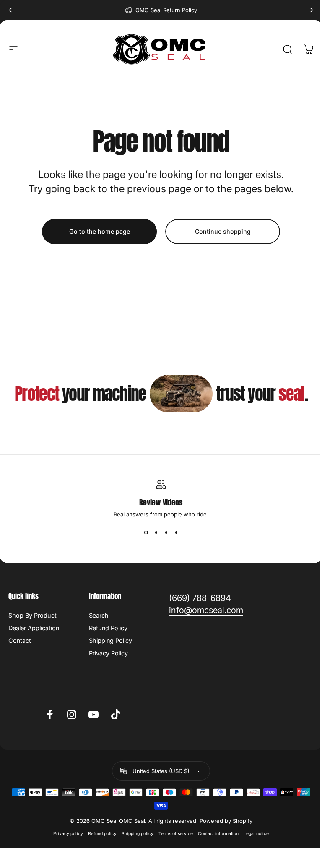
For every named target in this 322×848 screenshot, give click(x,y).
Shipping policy (137, 833)
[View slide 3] (166, 533)
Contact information (218, 833)
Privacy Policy (108, 653)
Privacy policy (68, 833)
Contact (19, 640)
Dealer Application (33, 627)
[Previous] (12, 10)
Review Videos (161, 502)
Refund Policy (108, 627)
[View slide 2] (156, 533)
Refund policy (102, 833)
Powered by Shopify (226, 820)
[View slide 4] (176, 533)
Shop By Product (32, 615)
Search (99, 615)
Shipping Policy (110, 640)
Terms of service (175, 833)
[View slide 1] (146, 533)
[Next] (310, 10)
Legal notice (256, 833)
